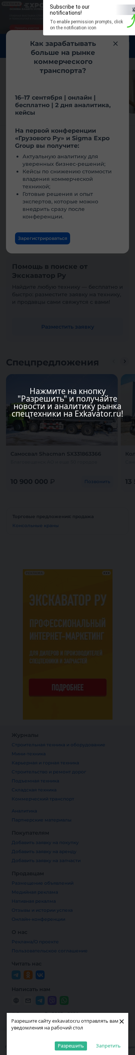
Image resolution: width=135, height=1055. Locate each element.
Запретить (108, 1045)
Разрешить (71, 1045)
